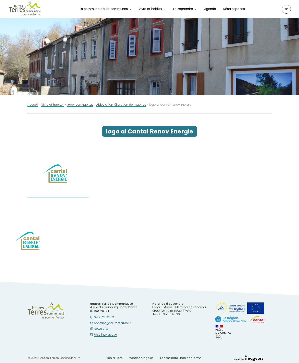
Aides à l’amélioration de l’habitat (121, 105)
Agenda (210, 9)
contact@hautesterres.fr (112, 323)
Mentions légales (141, 358)
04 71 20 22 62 (104, 317)
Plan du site (114, 358)
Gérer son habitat (80, 105)
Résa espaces (234, 9)
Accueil (32, 105)
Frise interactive (105, 335)
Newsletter (102, 329)
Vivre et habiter (52, 105)
